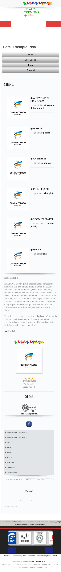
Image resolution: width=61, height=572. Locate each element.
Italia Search (52, 556)
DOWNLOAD (12, 472)
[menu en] (32, 3)
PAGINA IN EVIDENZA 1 (17, 432)
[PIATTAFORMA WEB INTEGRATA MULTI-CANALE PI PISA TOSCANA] (40, 538)
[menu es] (50, 3)
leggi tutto (9, 331)
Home (30, 54)
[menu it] (26, 3)
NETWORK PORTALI (40, 562)
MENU (9, 447)
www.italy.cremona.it (17, 522)
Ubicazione (30, 60)
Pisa (13, 556)
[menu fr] (38, 3)
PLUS (9, 457)
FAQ (8, 442)
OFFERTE (11, 467)
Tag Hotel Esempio (10, 506)
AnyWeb (7, 556)
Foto (30, 65)
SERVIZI (10, 462)
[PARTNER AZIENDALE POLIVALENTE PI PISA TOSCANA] (10, 538)
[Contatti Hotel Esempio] (29, 396)
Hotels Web (41, 556)
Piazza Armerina (28, 556)
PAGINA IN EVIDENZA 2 (17, 437)
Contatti (31, 70)
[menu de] (44, 3)
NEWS (9, 452)
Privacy (29, 491)
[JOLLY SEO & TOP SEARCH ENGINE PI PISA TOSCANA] (25, 538)
